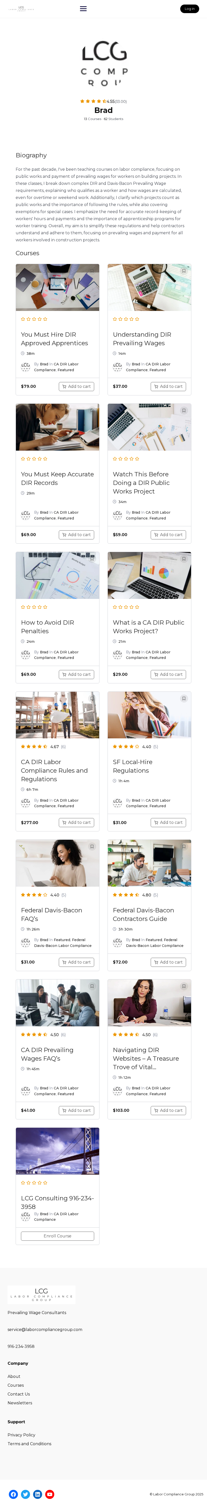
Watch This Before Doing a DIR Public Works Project (141, 483)
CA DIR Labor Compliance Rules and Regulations (54, 770)
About (14, 1376)
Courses (16, 1385)
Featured (66, 370)
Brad (44, 364)
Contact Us (19, 1394)
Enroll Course (57, 1236)
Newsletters (20, 1403)
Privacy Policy (21, 1435)
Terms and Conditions (29, 1443)
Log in (190, 9)
